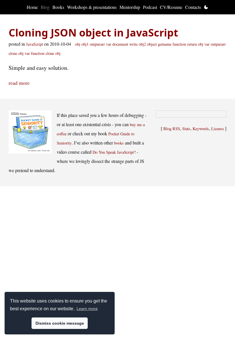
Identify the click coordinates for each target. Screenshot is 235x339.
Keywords (201, 128)
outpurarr (97, 44)
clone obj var (19, 53)
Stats (186, 128)
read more (19, 82)
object (152, 44)
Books (58, 7)
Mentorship (130, 7)
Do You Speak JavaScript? (114, 152)
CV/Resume (171, 7)
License (217, 128)
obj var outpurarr (212, 44)
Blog (45, 7)
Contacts (193, 7)
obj (77, 44)
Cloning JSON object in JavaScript (93, 33)
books (119, 143)
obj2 (142, 44)
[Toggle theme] (206, 7)
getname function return (177, 44)
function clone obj (45, 53)
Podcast (150, 7)
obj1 (85, 44)
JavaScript (34, 44)
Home (32, 7)
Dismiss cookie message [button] (60, 323)
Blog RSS (171, 128)
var (108, 44)
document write (125, 44)
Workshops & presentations (92, 7)
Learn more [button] (87, 308)
